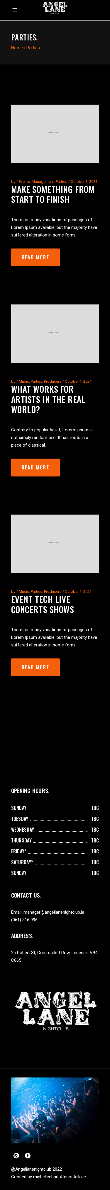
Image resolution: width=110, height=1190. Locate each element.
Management (43, 181)
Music (24, 381)
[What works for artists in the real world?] (55, 333)
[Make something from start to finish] (55, 134)
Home (17, 47)
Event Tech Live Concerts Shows (42, 604)
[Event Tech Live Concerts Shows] (55, 544)
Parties (61, 181)
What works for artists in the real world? (48, 399)
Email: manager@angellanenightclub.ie (47, 912)
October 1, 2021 (84, 181)
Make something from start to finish (53, 194)
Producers (52, 381)
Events (24, 181)
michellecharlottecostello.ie (59, 1176)
